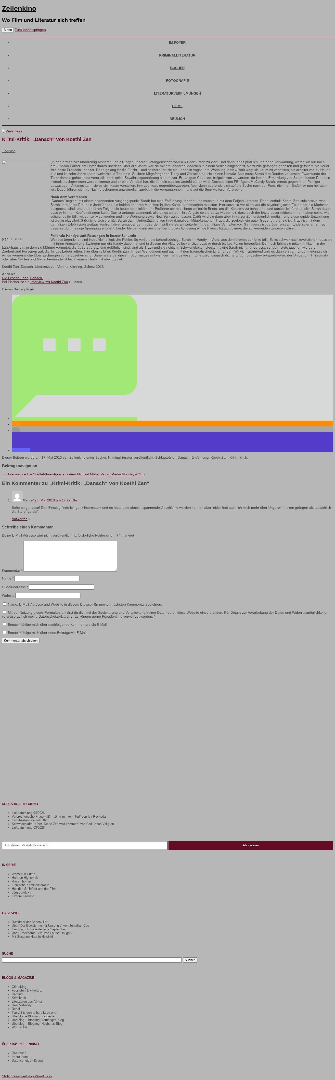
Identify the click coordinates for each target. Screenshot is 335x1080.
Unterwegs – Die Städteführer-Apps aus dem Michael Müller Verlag (56, 474)
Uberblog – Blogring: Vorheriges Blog (38, 1020)
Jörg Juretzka (21, 892)
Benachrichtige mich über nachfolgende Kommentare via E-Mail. (58, 624)
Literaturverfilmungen (177, 93)
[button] (74, 419)
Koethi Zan (219, 457)
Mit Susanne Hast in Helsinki (32, 936)
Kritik (243, 457)
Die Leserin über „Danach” (22, 278)
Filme (177, 106)
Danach (184, 457)
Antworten (19, 519)
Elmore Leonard (23, 896)
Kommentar (12, 570)
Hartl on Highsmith (25, 878)
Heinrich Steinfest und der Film (34, 889)
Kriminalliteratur (177, 55)
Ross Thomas (22, 881)
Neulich (177, 119)
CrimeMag (19, 987)
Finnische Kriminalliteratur (30, 885)
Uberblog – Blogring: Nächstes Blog (37, 1023)
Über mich (19, 1053)
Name (7, 578)
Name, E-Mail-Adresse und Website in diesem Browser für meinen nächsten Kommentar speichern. (85, 604)
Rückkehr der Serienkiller (29, 922)
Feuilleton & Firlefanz (27, 990)
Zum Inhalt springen (30, 30)
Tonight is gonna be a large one (34, 1012)
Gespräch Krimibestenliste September (39, 929)
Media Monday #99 (128, 474)
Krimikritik (19, 998)
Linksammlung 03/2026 (28, 827)
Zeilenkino (19, 8)
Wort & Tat (19, 1027)
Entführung (200, 457)
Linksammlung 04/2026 (28, 813)
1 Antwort (8, 151)
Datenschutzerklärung (27, 1060)
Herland (17, 994)
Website (8, 595)
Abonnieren (251, 845)
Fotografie (177, 81)
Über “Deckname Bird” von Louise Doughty (42, 933)
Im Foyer (177, 42)
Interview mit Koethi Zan (49, 282)
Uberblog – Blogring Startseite (33, 1016)
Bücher (177, 68)
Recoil (16, 1009)
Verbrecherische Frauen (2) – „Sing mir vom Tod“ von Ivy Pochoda (59, 816)
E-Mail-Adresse (15, 587)
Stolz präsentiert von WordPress (27, 1076)
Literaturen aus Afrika (27, 1001)
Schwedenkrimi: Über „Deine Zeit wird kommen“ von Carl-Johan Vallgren (63, 824)
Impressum (20, 1057)
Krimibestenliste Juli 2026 (30, 820)
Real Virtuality (22, 1005)
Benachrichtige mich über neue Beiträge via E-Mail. (47, 633)
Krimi (233, 457)
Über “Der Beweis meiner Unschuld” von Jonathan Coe (50, 925)
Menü (8, 30)
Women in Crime (23, 874)
